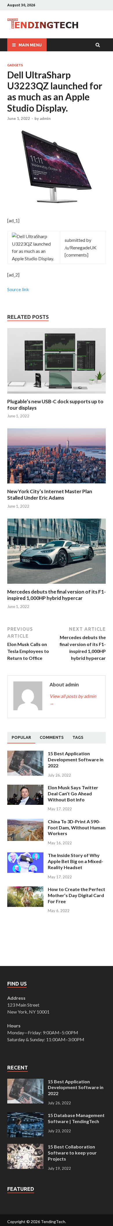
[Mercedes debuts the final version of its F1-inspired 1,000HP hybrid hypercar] (56, 585)
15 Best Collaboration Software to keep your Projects (72, 1152)
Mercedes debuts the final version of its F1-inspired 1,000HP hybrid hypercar (56, 595)
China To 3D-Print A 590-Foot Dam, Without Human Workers (76, 827)
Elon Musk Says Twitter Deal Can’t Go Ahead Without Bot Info (73, 793)
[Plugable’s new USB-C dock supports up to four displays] (56, 395)
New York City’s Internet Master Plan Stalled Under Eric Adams (49, 494)
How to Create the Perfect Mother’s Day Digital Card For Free (76, 895)
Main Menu (30, 45)
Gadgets (15, 65)
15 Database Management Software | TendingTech (76, 1118)
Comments (52, 737)
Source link (18, 289)
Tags (77, 737)
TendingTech (53, 1221)
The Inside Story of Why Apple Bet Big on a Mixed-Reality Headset (75, 861)
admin (45, 118)
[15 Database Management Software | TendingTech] (25, 1115)
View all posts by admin (73, 699)
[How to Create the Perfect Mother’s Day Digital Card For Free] (25, 889)
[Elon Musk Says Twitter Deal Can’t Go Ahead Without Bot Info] (25, 788)
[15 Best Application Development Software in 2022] (25, 754)
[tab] (21, 737)
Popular (21, 737)
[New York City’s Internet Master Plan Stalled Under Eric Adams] (56, 484)
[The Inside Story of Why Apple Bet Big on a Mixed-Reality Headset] (25, 855)
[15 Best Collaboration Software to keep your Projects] (25, 1147)
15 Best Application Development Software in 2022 (75, 759)
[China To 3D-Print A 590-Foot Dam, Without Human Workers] (25, 822)
